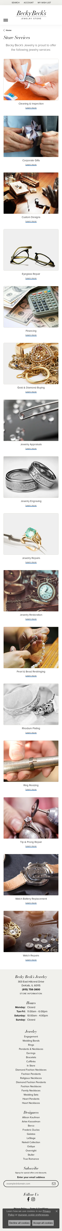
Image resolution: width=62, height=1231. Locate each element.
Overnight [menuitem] (31, 1150)
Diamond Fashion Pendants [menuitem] (31, 1082)
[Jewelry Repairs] (31, 534)
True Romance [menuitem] (31, 1159)
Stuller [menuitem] (31, 1154)
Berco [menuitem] (31, 1125)
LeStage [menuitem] (31, 1138)
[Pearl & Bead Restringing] (31, 647)
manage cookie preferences (33, 1214)
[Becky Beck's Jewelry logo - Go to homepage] (31, 15)
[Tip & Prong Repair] (31, 818)
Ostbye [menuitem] (31, 1146)
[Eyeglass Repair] (31, 250)
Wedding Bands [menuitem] (31, 1040)
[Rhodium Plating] (31, 704)
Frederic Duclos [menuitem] (31, 1130)
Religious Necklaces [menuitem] (31, 1078)
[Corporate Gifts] (31, 136)
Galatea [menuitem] (31, 1134)
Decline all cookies (19, 1222)
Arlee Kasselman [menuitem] (31, 1121)
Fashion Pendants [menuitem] (31, 1074)
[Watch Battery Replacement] (31, 874)
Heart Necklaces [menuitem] (31, 1103)
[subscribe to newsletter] (53, 1184)
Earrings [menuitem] (31, 1053)
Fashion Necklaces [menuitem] (31, 1086)
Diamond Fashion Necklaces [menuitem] (31, 1069)
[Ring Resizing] (31, 761)
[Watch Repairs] (31, 931)
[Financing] (31, 307)
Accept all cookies (43, 1222)
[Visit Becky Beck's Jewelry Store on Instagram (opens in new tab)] (33, 1199)
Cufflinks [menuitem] (31, 1061)
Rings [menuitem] (31, 1045)
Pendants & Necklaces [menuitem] (31, 1049)
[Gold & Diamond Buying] (31, 363)
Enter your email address (31, 1177)
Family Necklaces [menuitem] (31, 1090)
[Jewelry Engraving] (31, 477)
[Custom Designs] (31, 193)
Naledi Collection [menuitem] (31, 1142)
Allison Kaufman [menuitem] (31, 1117)
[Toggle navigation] (5, 18)
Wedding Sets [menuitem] (31, 1094)
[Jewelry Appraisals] (31, 420)
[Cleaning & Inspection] (31, 79)
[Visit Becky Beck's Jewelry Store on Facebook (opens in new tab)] (28, 1199)
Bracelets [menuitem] (31, 1057)
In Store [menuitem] (31, 1065)
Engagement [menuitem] (31, 1036)
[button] (15, 2)
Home (9, 30)
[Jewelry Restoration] (31, 591)
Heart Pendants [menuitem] (31, 1099)
